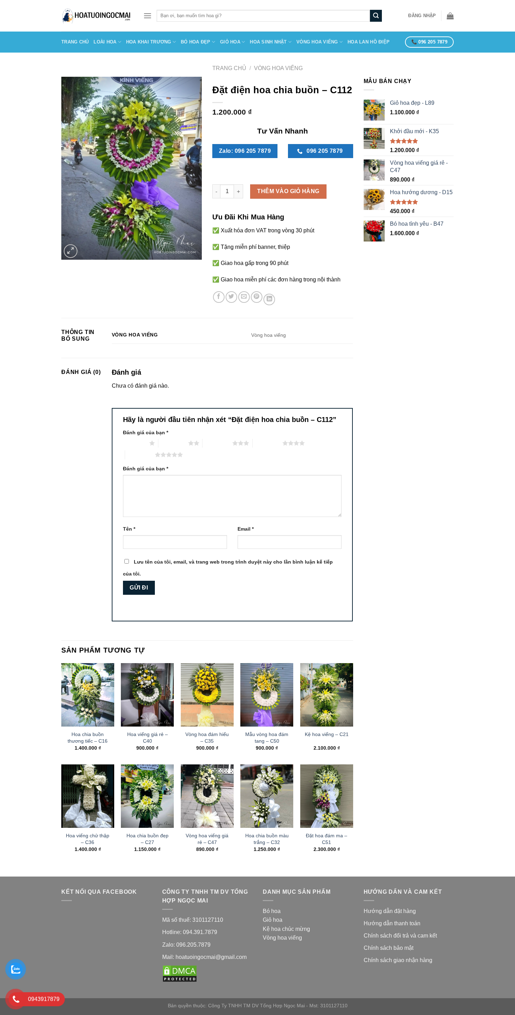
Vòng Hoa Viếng (317, 42)
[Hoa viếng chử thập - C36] (87, 796)
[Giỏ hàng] (450, 15)
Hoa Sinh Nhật (268, 42)
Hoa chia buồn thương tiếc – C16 (88, 737)
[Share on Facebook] (219, 297)
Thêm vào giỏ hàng (288, 191)
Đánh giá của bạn (145, 432)
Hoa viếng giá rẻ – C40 (147, 737)
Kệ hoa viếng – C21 (327, 734)
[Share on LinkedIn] (269, 299)
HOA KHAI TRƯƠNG (148, 42)
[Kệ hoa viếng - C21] (326, 695)
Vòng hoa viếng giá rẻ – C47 (207, 839)
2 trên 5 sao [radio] (173, 443)
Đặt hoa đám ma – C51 (326, 839)
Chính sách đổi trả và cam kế (399, 936)
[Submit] (376, 16)
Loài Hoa (105, 42)
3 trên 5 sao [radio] (217, 443)
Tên (129, 529)
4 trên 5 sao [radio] (267, 443)
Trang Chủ (75, 42)
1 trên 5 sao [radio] (134, 443)
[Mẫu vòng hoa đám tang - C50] (266, 695)
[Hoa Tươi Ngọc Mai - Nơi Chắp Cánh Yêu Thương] (97, 15)
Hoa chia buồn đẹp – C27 (147, 839)
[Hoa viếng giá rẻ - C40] (147, 695)
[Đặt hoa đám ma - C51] (326, 796)
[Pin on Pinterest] (256, 297)
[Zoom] (70, 251)
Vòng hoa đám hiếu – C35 (207, 737)
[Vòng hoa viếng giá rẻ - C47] (207, 796)
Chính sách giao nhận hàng (399, 960)
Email (246, 529)
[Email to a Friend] (244, 297)
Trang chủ (229, 68)
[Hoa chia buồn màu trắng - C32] (266, 796)
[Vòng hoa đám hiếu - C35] (207, 695)
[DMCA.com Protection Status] (179, 973)
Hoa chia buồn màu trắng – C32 (267, 839)
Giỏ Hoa (230, 42)
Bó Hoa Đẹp (196, 42)
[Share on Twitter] (231, 297)
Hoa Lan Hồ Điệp (369, 42)
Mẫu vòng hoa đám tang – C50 (266, 737)
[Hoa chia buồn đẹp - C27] (147, 796)
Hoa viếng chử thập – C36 (87, 839)
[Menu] (147, 15)
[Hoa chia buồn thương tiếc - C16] (87, 695)
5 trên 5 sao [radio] (140, 454)
